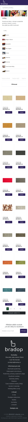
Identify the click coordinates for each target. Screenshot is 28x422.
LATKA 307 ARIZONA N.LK (19, 191)
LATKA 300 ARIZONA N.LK (6, 108)
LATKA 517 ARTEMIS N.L (19, 273)
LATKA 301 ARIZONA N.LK (19, 108)
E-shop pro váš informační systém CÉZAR (14, 418)
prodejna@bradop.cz (14, 362)
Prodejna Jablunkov (14, 397)
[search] (26, 8)
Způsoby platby (14, 378)
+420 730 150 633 (14, 360)
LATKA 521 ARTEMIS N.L (19, 300)
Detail (8, 112)
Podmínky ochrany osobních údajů (14, 373)
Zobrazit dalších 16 (14, 313)
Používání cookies (14, 376)
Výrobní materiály (14, 386)
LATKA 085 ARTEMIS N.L (6, 218)
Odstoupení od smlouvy (14, 371)
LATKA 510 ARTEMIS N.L (19, 218)
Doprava (14, 381)
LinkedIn (14, 404)
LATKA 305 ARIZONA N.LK (19, 163)
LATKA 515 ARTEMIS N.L (6, 273)
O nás (14, 395)
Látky (5, 30)
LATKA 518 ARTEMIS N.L (6, 300)
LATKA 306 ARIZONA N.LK (6, 191)
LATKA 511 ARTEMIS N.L (6, 245)
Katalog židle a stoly (14, 388)
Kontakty (14, 402)
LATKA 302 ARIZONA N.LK (6, 136)
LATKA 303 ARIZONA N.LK (19, 136)
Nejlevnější (15, 78)
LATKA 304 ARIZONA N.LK (6, 163)
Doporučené (6, 78)
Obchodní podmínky (14, 369)
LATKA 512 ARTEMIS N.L (19, 245)
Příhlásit (23, 331)
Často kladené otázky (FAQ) (14, 383)
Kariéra (14, 399)
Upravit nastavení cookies (14, 416)
